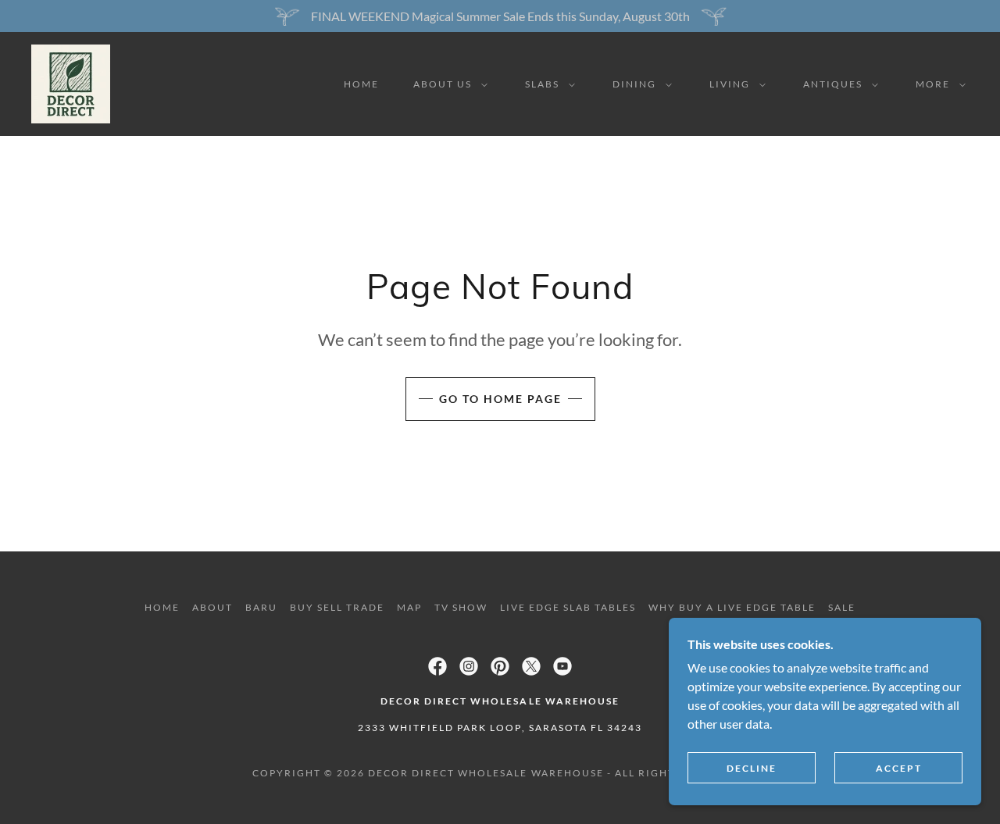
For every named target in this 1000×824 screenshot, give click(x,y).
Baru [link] (261, 607)
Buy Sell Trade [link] (337, 607)
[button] (447, 84)
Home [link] (361, 84)
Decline (752, 768)
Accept (899, 768)
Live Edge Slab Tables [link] (568, 607)
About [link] (212, 607)
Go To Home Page (500, 398)
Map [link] (409, 607)
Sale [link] (841, 607)
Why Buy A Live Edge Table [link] (732, 607)
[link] (70, 82)
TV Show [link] (461, 607)
